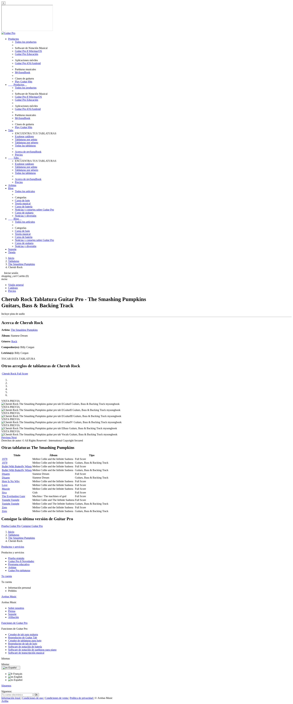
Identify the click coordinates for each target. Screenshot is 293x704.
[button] (6, 437)
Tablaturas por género (26, 142)
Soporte (12, 249)
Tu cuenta (6, 576)
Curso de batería (23, 206)
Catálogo (13, 287)
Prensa (11, 611)
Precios (19, 154)
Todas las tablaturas (25, 145)
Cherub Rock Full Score (15, 373)
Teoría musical (23, 203)
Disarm (6, 473)
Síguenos (6, 685)
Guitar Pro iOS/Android (28, 63)
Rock (14, 341)
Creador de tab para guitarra (23, 634)
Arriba (4, 701)
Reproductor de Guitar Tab (22, 637)
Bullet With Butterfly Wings (17, 466)
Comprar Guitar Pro (32, 526)
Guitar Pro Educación (26, 54)
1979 (4, 459)
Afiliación (13, 617)
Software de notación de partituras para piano (32, 649)
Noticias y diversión (25, 215)
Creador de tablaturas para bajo (24, 640)
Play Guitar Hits (23, 81)
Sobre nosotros (16, 608)
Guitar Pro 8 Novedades (21, 561)
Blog (10, 188)
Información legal (11, 698)
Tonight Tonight (10, 500)
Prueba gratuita (16, 558)
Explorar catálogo (24, 136)
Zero (4, 507)
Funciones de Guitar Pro (14, 623)
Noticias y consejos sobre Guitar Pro (34, 209)
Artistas (12, 185)
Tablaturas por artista (26, 139)
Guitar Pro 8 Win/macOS (28, 51)
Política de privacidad (82, 698)
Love (4, 485)
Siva (4, 492)
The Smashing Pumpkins (24, 329)
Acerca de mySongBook (28, 151)
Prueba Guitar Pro (11, 526)
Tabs (10, 130)
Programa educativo (19, 564)
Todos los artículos (25, 191)
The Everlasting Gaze (13, 496)
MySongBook (22, 72)
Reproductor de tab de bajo (22, 643)
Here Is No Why (11, 481)
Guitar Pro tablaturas (19, 570)
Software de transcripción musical (26, 652)
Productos (13, 38)
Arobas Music (8, 596)
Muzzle (6, 488)
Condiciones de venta (57, 698)
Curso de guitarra (24, 212)
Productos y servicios (12, 546)
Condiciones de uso (33, 698)
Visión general (16, 284)
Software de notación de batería (25, 646)
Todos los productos (25, 41)
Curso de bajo (22, 200)
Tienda (11, 252)
